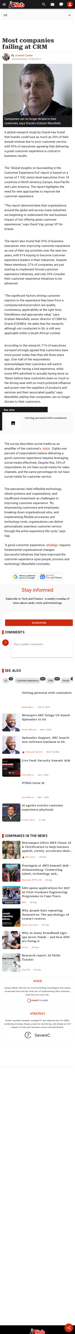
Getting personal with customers (46, 418)
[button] (4, 4)
